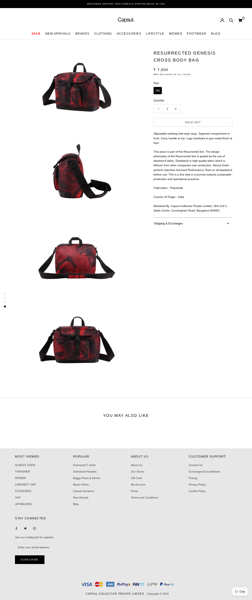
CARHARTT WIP (25, 484)
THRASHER (22, 471)
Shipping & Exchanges (168, 223)
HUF (18, 497)
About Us (136, 465)
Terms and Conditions (144, 497)
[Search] (231, 20)
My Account (138, 484)
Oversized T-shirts (84, 465)
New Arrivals (80, 497)
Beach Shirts (81, 484)
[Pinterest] (34, 528)
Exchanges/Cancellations (204, 471)
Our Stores (138, 471)
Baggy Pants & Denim (86, 478)
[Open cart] (240, 20)
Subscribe (30, 559)
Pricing (193, 478)
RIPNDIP (20, 478)
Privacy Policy (197, 484)
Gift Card (136, 478)
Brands (82, 33)
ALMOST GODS (25, 465)
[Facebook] (16, 528)
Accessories (129, 33)
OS (158, 90)
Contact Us (196, 465)
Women (175, 33)
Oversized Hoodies (85, 471)
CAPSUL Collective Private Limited (116, 593)
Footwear (196, 33)
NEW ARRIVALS (58, 33)
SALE (36, 33)
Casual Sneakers (83, 491)
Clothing (103, 33)
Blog (215, 33)
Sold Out (193, 122)
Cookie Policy (197, 491)
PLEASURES (23, 491)
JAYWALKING (23, 504)
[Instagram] (25, 528)
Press (134, 491)
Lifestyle (155, 33)
